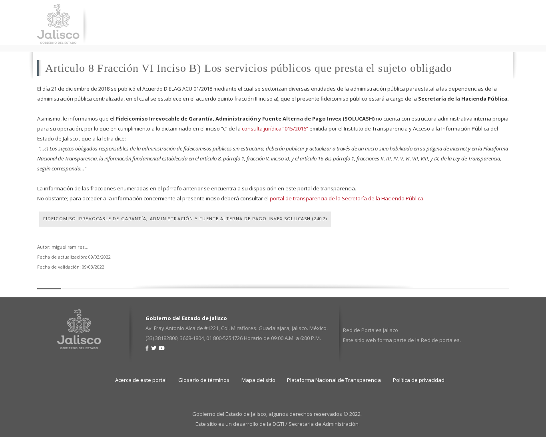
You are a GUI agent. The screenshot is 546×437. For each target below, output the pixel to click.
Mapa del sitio (258, 380)
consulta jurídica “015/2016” (275, 128)
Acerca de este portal (141, 380)
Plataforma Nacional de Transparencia (334, 380)
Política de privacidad (418, 380)
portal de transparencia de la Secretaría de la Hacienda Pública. (347, 198)
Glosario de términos (203, 380)
